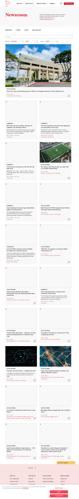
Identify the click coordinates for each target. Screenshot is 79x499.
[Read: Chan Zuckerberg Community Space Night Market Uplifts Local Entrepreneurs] (21, 202)
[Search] (61, 3)
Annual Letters (14, 481)
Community (9, 96)
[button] (17, 41)
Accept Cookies (58, 495)
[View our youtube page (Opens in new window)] (50, 468)
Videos (26, 30)
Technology (57, 214)
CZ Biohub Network (12, 300)
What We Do (29, 3)
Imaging (24, 416)
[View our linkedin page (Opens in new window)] (44, 468)
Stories (18, 30)
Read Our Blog (68, 3)
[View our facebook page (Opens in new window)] (35, 468)
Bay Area (43, 173)
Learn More (25, 488)
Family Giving (50, 137)
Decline (59, 491)
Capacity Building (48, 481)
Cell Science (10, 416)
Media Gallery (36, 30)
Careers (52, 3)
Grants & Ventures (48, 478)
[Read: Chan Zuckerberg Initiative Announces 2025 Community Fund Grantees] (55, 286)
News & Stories (41, 3)
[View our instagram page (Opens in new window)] (38, 468)
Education (32, 481)
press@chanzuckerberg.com (46, 19)
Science (51, 214)
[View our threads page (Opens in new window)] (41, 468)
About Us (19, 3)
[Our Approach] (8, 3)
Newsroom (8, 30)
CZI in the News (17, 96)
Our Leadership (14, 478)
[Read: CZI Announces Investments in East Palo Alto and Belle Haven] (21, 161)
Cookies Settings (59, 488)
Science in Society (19, 418)
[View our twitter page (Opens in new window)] (47, 468)
